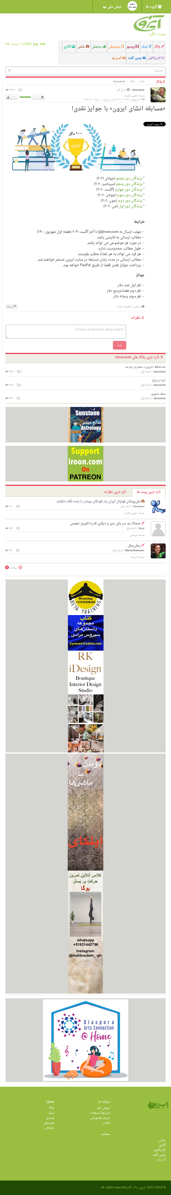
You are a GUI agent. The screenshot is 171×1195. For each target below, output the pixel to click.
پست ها (12, 43)
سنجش (97, 47)
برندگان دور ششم (129, 178)
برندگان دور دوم (130, 200)
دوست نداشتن (42, 97)
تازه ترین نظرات (115, 492)
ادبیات (133, 557)
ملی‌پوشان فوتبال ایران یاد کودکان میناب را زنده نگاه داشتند (98, 502)
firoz (142, 528)
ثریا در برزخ (159, 380)
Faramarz (139, 506)
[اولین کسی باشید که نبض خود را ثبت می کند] (132, 6)
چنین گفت (135, 58)
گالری (67, 47)
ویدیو (131, 47)
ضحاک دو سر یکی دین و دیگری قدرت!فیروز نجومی (105, 524)
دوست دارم (8, 97)
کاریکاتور (155, 58)
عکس (81, 47)
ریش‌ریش (134, 546)
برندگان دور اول (130, 206)
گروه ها (152, 7)
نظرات (26, 43)
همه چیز (39, 43)
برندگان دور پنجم (129, 184)
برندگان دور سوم (129, 195)
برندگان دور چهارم (128, 189)
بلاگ (157, 47)
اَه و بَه (117, 58)
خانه (142, 81)
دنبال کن (122, 90)
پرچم (10, 306)
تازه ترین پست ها (149, 492)
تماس (106, 1123)
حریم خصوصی (100, 1118)
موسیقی (114, 47)
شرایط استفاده (100, 1113)
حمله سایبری (158, 394)
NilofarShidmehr (135, 550)
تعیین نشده (130, 95)
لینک (145, 47)
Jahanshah (138, 90)
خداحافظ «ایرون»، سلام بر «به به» (145, 367)
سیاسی (133, 535)
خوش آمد (103, 1108)
